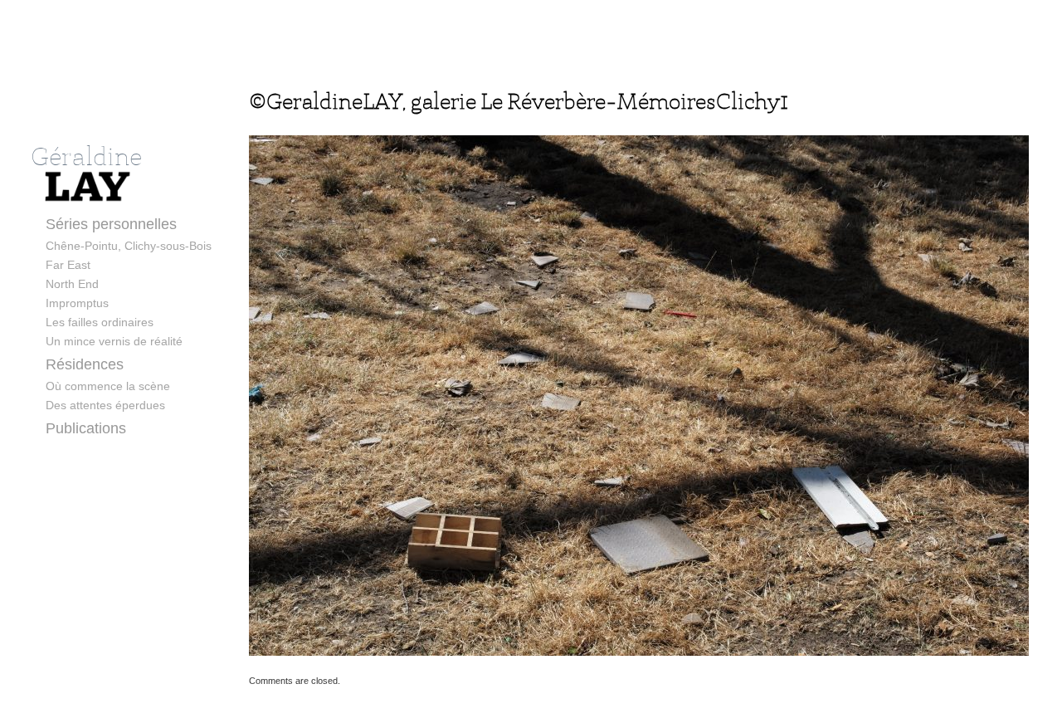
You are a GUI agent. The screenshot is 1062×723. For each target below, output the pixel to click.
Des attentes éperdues (105, 405)
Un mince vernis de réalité (114, 341)
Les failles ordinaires (99, 322)
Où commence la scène (108, 386)
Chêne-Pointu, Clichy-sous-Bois (129, 245)
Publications (86, 428)
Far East (68, 264)
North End (72, 284)
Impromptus (77, 303)
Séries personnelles (111, 224)
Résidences (85, 364)
